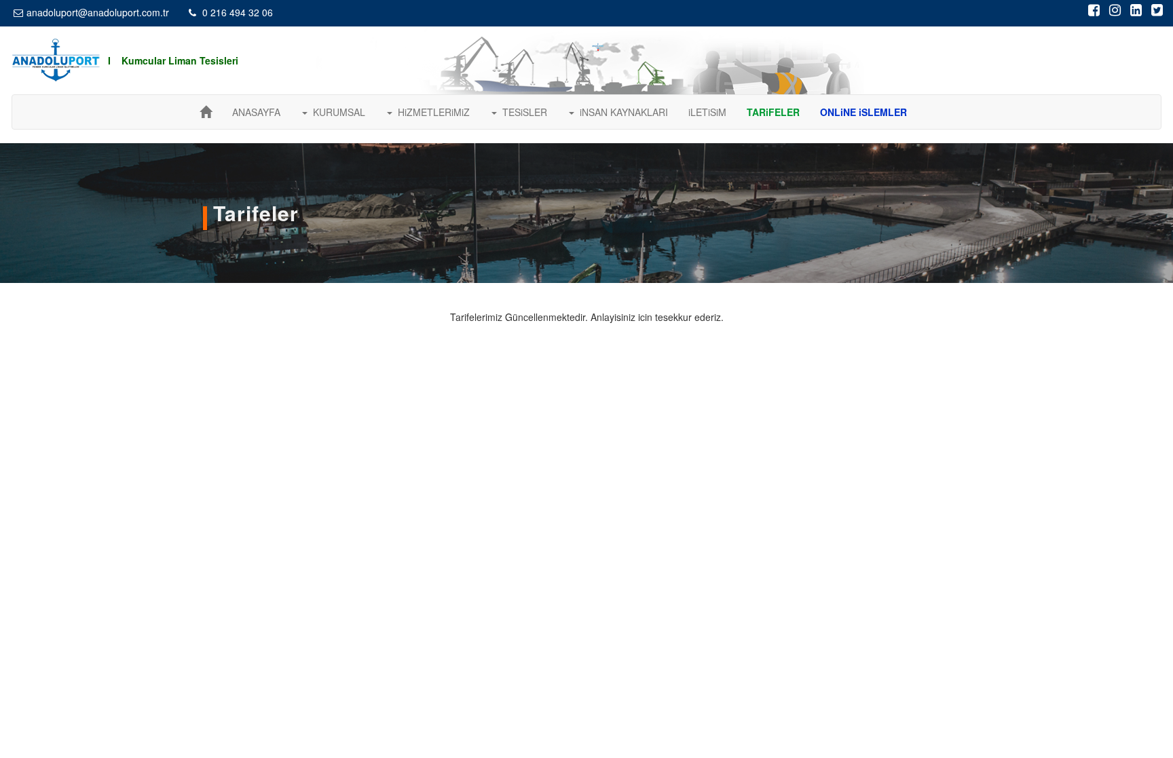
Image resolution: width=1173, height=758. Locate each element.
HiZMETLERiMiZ (431, 112)
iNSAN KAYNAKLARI (621, 112)
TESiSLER (522, 112)
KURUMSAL (336, 112)
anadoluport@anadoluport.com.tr (97, 12)
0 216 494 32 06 (236, 12)
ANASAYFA (256, 112)
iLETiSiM (707, 112)
